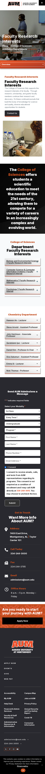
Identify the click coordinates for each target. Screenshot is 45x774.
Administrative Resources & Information (10, 724)
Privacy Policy (30, 704)
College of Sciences (21, 46)
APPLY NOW (10, 663)
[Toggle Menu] (42, 2)
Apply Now (22, 621)
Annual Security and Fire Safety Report (31, 711)
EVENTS (8, 668)
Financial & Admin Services (11, 710)
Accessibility (9, 693)
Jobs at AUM (29, 698)
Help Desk (8, 704)
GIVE (6, 674)
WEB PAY (8, 679)
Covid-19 (28, 718)
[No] (42, 765)
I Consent (11, 467)
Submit (12, 503)
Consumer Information (29, 724)
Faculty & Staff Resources (10, 716)
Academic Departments (14, 49)
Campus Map (30, 693)
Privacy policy (22, 766)
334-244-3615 (23, 490)
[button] (22, 262)
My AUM (7, 698)
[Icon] (6, 530)
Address (14, 529)
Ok (23, 770)
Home (5, 46)
